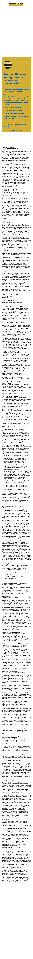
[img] (16, 4)
